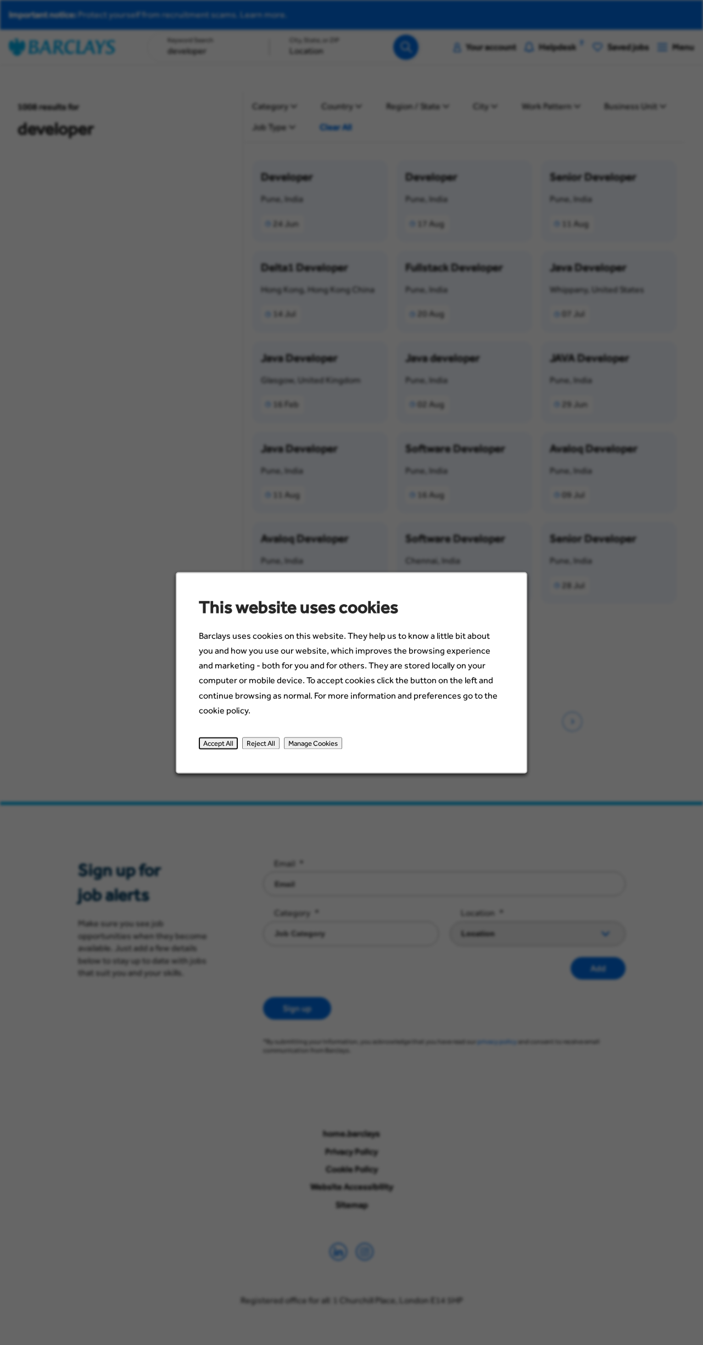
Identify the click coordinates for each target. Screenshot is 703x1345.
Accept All (218, 743)
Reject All (261, 743)
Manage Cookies (313, 743)
